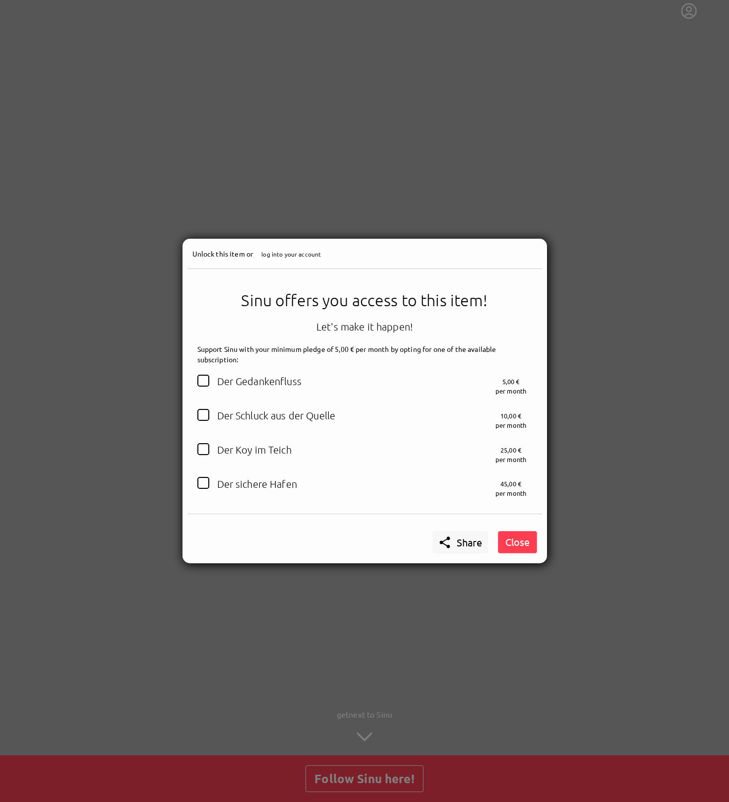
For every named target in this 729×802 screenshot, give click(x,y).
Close (517, 541)
